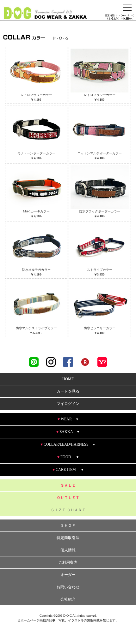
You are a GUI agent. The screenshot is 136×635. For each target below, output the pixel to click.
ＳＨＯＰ (68, 525)
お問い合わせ (68, 587)
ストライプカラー (99, 272)
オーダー (68, 575)
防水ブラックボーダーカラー (99, 214)
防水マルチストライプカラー (36, 330)
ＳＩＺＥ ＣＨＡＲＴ (68, 510)
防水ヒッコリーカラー (99, 330)
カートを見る (68, 391)
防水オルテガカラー (36, 272)
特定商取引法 (68, 538)
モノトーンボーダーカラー (36, 155)
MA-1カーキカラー (36, 214)
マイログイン (68, 403)
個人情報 (68, 550)
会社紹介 (68, 599)
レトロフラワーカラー (36, 97)
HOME (68, 379)
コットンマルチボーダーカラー (99, 155)
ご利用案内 (68, 562)
